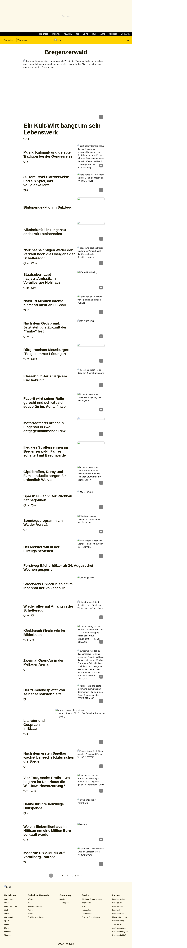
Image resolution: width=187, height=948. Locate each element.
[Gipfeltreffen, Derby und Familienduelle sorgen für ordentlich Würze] (91, 476)
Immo (94, 34)
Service (85, 895)
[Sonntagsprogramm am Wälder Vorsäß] (91, 525)
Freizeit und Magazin (38, 895)
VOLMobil (68, 34)
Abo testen (8, 40)
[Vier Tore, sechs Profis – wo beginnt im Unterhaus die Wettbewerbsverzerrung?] (91, 784)
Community (65, 895)
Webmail (56, 34)
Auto (103, 34)
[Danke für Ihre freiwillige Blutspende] (91, 808)
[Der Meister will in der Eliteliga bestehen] (91, 549)
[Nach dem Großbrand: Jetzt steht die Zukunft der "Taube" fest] (91, 330)
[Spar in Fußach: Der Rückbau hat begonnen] (91, 500)
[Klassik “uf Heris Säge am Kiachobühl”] (91, 378)
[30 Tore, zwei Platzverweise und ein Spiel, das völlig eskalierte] (91, 183)
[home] (65, 40)
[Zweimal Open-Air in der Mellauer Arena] (91, 664)
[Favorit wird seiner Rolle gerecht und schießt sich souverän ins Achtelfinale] (91, 403)
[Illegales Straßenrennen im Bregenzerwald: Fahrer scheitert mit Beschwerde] (91, 452)
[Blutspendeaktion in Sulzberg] (91, 208)
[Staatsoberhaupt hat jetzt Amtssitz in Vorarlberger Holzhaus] (91, 281)
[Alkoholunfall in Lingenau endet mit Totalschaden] (91, 232)
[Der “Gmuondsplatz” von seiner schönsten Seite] (91, 694)
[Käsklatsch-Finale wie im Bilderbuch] (91, 635)
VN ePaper (125, 34)
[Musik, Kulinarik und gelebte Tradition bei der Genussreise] (91, 156)
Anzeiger (113, 34)
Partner (116, 895)
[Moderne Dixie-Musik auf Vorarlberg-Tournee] (91, 857)
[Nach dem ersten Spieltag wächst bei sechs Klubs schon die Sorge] (91, 759)
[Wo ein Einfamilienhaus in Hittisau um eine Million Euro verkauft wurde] (91, 833)
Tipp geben (22, 40)
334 (77, 875)
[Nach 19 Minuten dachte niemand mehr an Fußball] (91, 305)
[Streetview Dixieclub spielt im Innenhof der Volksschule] (91, 586)
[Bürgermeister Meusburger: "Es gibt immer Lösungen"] (91, 354)
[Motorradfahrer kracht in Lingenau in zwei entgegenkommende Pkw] (91, 427)
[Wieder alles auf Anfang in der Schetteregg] (91, 610)
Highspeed (43, 34)
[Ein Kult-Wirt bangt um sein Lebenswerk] (64, 89)
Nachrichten (10, 895)
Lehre (85, 34)
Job (77, 34)
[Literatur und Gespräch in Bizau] (80, 727)
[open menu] (127, 40)
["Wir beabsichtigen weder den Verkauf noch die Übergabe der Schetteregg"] (91, 256)
